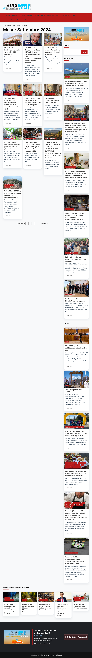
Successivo (44, 223)
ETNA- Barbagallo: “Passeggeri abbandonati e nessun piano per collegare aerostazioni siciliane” (62, 609)
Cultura (73, 15)
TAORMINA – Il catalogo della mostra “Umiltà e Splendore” (52, 100)
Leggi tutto (8, 69)
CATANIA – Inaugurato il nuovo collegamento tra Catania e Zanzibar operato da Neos (76, 84)
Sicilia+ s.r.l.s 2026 (56, 655)
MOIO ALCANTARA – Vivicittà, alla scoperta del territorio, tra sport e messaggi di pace (76, 434)
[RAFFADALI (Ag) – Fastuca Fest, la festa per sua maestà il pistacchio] (12, 134)
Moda (18, 20)
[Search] (89, 16)
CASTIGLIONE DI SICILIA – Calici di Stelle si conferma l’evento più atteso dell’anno (45, 608)
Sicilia (37, 15)
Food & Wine (10, 20)
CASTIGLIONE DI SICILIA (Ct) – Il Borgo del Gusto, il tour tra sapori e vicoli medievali (76, 473)
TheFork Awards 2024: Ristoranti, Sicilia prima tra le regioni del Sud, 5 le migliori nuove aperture (33, 102)
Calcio (72, 464)
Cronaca (22, 15)
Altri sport (74, 462)
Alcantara (7, 43)
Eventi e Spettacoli (47, 15)
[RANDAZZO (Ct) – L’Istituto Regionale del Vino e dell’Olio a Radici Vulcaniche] (29, 597)
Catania (27, 92)
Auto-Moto (65, 15)
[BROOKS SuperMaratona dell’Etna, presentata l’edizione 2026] (76, 335)
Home (8, 15)
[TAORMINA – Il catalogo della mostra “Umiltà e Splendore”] (53, 90)
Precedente (21, 223)
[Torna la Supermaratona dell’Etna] (76, 379)
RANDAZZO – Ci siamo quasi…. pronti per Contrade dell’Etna (75, 259)
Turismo (30, 15)
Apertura (13, 43)
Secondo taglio (52, 43)
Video (79, 466)
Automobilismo (82, 462)
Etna (46, 43)
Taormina (27, 43)
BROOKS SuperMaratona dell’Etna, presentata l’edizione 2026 (76, 348)
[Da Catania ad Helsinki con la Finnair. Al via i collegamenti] (76, 288)
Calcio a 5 (77, 464)
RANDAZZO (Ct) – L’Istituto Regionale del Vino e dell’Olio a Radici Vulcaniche (28, 608)
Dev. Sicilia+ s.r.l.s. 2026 (42, 643)
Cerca (66, 45)
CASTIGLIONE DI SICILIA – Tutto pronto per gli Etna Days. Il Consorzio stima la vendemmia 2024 (33, 147)
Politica (14, 15)
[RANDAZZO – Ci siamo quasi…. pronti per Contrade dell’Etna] (76, 246)
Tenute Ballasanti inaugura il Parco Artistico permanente (80, 606)
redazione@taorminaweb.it (42, 641)
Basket (67, 464)
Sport (57, 15)
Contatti (25, 20)
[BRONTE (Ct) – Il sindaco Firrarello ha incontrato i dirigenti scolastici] (53, 39)
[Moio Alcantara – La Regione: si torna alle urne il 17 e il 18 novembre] (12, 39)
